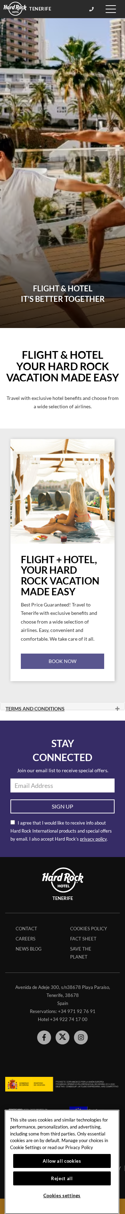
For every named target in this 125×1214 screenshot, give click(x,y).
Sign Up (62, 806)
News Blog (29, 949)
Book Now (62, 661)
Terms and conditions (35, 707)
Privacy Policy (79, 1147)
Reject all (62, 1178)
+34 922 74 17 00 (69, 1019)
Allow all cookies (62, 1161)
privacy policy (93, 839)
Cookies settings (62, 1195)
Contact (26, 928)
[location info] (92, 9)
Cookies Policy (88, 928)
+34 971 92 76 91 (76, 1011)
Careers (25, 938)
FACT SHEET (83, 938)
